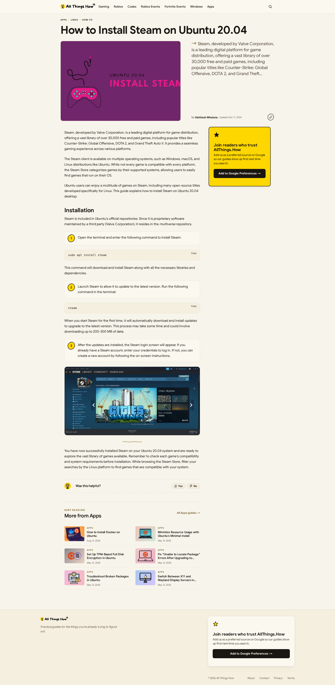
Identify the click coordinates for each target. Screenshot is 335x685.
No (195, 486)
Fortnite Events (175, 6)
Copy (194, 253)
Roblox (118, 6)
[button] (132, 401)
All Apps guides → (188, 513)
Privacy (278, 678)
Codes (132, 6)
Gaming (103, 6)
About (251, 678)
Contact (264, 678)
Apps (210, 6)
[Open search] (270, 6)
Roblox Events (150, 6)
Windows (196, 6)
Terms (291, 678)
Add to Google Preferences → (239, 173)
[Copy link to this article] (271, 117)
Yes (180, 486)
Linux (74, 19)
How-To (87, 19)
